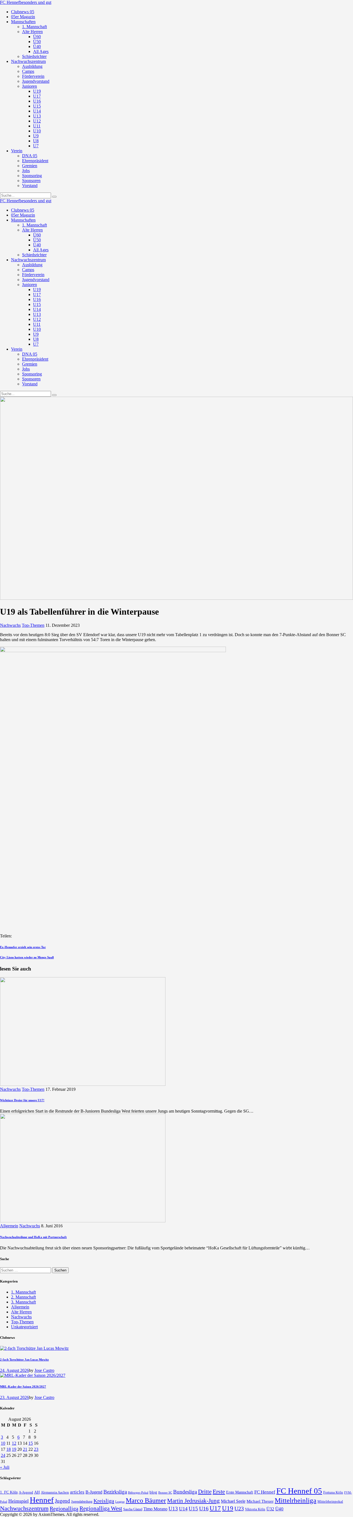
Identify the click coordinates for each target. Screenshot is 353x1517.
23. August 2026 (14, 1397)
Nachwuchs (10, 625)
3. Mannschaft (23, 1302)
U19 (227, 1508)
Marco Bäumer (146, 1500)
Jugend (62, 1501)
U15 (193, 1508)
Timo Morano (155, 1509)
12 (14, 1443)
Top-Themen (33, 625)
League (120, 1501)
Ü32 (270, 1509)
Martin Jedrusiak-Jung (193, 1500)
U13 (173, 1508)
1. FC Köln (9, 1492)
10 (3, 1443)
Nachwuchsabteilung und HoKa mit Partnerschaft (33, 1237)
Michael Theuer (260, 1501)
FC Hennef (264, 1492)
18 (8, 1449)
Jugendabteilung (81, 1501)
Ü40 (279, 1508)
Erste (219, 1491)
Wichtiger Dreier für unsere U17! (22, 1100)
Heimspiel (18, 1501)
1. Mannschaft (23, 1292)
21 (25, 1449)
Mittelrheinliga (295, 1500)
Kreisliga (103, 1501)
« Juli (4, 1467)
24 (3, 1455)
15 (30, 1443)
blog (153, 1492)
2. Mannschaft (23, 1297)
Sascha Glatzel (132, 1509)
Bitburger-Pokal (138, 1492)
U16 (203, 1508)
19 (14, 1449)
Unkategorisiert (24, 1326)
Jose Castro (44, 1370)
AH (37, 1492)
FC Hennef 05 (299, 1490)
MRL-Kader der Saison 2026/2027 (23, 1386)
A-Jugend (26, 1492)
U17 (215, 1508)
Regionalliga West (100, 1508)
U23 (239, 1508)
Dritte (205, 1491)
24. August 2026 (14, 1370)
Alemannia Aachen (55, 1492)
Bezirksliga (115, 1492)
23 (36, 1449)
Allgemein (9, 1225)
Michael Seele (233, 1501)
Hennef (42, 1499)
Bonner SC (165, 1492)
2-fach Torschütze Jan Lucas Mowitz (24, 1359)
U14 (183, 1508)
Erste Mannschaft (239, 1492)
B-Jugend (93, 1492)
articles (77, 1492)
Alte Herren (21, 1312)
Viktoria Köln (255, 1509)
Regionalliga (64, 1508)
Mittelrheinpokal (330, 1501)
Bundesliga (185, 1492)
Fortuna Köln (333, 1492)
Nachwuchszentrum (24, 1508)
